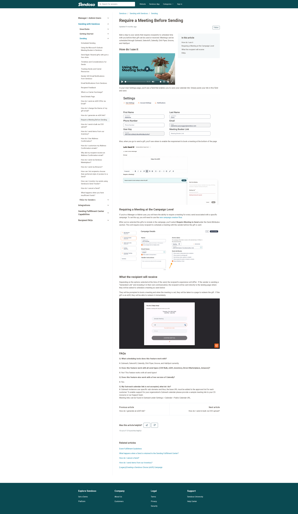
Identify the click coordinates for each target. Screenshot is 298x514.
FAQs (184, 53)
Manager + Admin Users (89, 18)
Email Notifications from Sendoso (94, 83)
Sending (154, 13)
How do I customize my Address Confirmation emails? (93, 147)
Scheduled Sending (88, 43)
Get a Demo (83, 497)
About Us (118, 497)
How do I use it (187, 42)
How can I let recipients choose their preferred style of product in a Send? (94, 174)
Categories (167, 4)
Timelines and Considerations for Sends (94, 63)
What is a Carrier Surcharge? (92, 92)
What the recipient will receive (193, 49)
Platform (81, 501)
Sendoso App (154, 4)
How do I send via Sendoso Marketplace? (91, 161)
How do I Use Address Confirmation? (89, 139)
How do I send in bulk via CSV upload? (204, 411)
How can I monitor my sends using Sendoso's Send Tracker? (94, 182)
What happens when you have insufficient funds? (92, 194)
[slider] (135, 82)
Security (154, 506)
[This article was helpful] (147, 425)
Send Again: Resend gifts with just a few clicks (94, 56)
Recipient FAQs (85, 220)
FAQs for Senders (87, 200)
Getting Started (86, 34)
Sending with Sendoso (139, 13)
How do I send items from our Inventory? (135, 463)
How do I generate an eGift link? (132, 411)
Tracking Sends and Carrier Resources (91, 70)
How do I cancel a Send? (129, 458)
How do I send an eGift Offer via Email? (93, 102)
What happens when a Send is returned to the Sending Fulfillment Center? (149, 453)
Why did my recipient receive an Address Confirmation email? (93, 154)
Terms (153, 497)
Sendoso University (195, 497)
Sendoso (123, 13)
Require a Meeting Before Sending (94, 120)
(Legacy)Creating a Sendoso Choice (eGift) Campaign (140, 467)
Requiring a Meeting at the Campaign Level (198, 46)
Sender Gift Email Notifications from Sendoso (92, 77)
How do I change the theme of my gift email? (94, 109)
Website (143, 4)
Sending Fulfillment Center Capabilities (91, 213)
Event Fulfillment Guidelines (130, 449)
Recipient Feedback (88, 88)
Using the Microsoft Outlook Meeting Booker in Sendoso (92, 49)
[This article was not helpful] (154, 425)
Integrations (84, 205)
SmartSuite (85, 29)
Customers (119, 501)
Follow (216, 27)
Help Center (192, 501)
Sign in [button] (179, 4)
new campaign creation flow (170, 217)
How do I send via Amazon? (92, 167)
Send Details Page (88, 97)
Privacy (154, 501)
